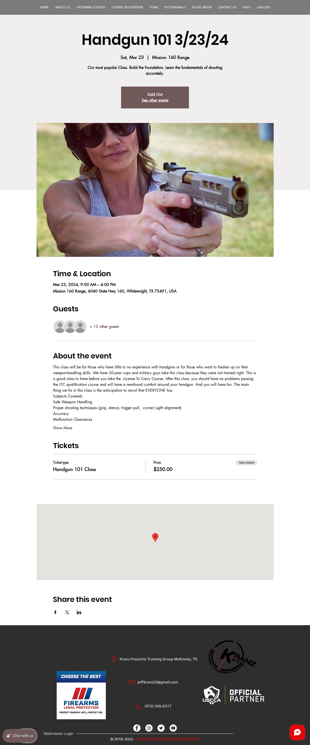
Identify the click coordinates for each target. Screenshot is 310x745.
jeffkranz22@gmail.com (158, 682)
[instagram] (149, 728)
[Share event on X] (67, 612)
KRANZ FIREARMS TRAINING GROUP (168, 739)
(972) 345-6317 (158, 706)
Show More (62, 427)
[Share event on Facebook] (55, 612)
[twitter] (161, 728)
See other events (155, 100)
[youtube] (173, 728)
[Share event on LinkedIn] (79, 612)
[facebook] (136, 728)
